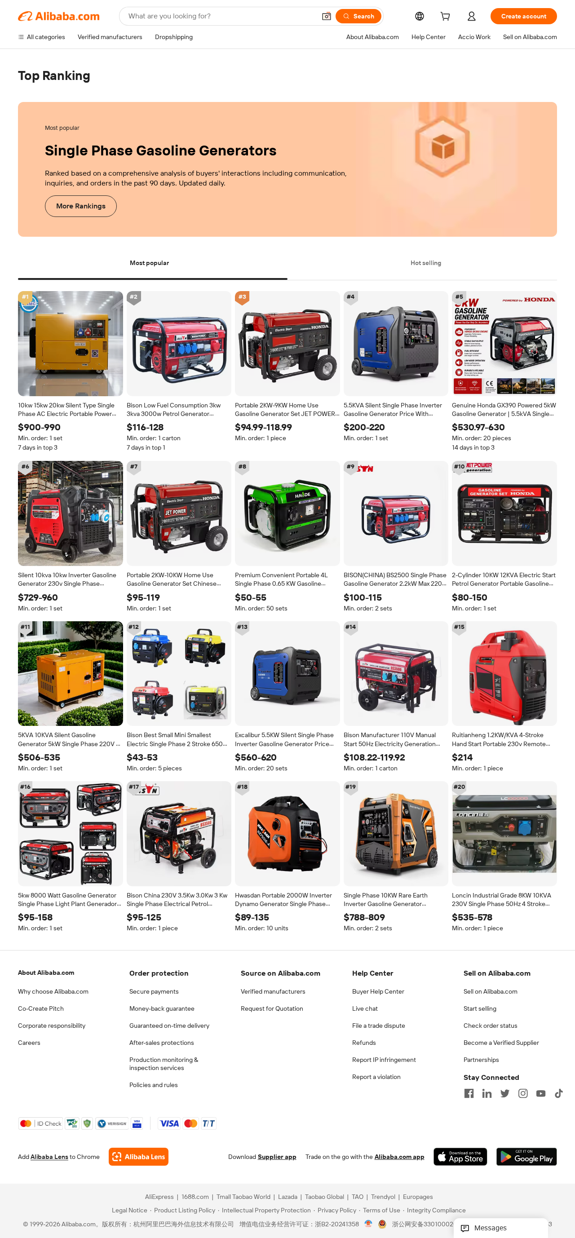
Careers (29, 1042)
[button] (326, 16)
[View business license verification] (368, 1224)
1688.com (195, 1197)
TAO (357, 1197)
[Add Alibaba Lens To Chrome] (138, 1157)
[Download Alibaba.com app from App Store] (460, 1157)
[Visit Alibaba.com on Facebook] (469, 1093)
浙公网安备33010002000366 (434, 1224)
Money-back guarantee (162, 1008)
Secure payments (154, 991)
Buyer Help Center (378, 991)
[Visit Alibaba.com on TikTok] (558, 1093)
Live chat (365, 1008)
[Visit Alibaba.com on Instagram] (523, 1093)
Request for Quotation (272, 1008)
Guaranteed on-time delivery (169, 1025)
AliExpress (159, 1197)
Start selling (480, 1008)
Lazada (287, 1197)
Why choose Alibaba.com (53, 991)
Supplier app (277, 1157)
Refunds (364, 1042)
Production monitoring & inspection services (163, 1063)
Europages (418, 1197)
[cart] (447, 17)
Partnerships (481, 1059)
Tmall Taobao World (243, 1197)
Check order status (491, 1025)
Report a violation (376, 1076)
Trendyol (383, 1197)
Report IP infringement (384, 1059)
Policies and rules (153, 1084)
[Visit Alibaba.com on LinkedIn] (487, 1093)
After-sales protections (161, 1042)
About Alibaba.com (46, 972)
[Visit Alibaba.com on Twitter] (505, 1093)
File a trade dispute (378, 1025)
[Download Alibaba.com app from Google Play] (526, 1157)
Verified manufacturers (273, 991)
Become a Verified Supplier (501, 1042)
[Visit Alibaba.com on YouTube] (540, 1093)
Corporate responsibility (51, 1025)
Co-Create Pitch (41, 1008)
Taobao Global (324, 1197)
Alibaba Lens (49, 1157)
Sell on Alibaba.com (491, 991)
